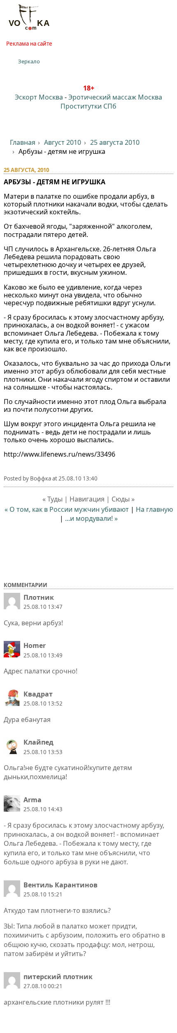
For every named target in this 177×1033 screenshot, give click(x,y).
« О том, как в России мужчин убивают (67, 509)
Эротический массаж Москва (115, 97)
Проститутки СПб (88, 106)
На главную (154, 509)
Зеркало (29, 61)
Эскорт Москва (39, 97)
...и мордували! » (91, 518)
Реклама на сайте (29, 43)
